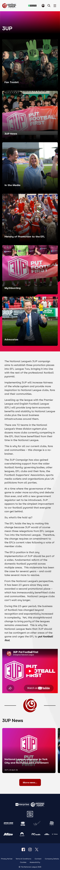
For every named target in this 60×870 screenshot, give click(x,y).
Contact (38, 859)
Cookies (23, 862)
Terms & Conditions (23, 859)
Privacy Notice (6, 859)
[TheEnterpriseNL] (23, 849)
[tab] (43, 5)
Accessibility (35, 862)
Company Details (52, 859)
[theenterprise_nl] (30, 849)
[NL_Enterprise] (36, 849)
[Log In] (43, 6)
